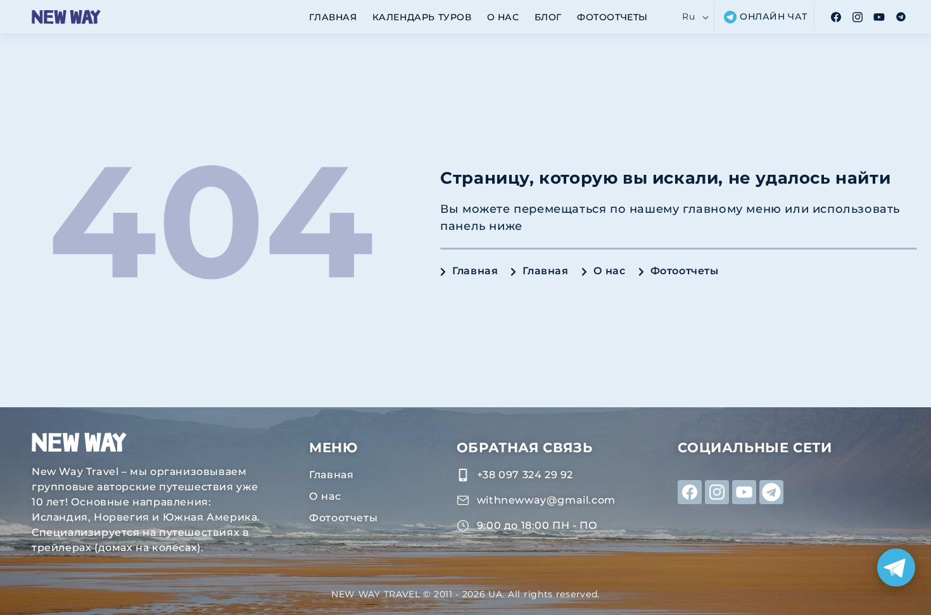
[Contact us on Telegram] (896, 567)
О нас (609, 271)
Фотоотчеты (684, 271)
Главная (475, 271)
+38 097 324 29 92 (525, 475)
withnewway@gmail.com (546, 500)
